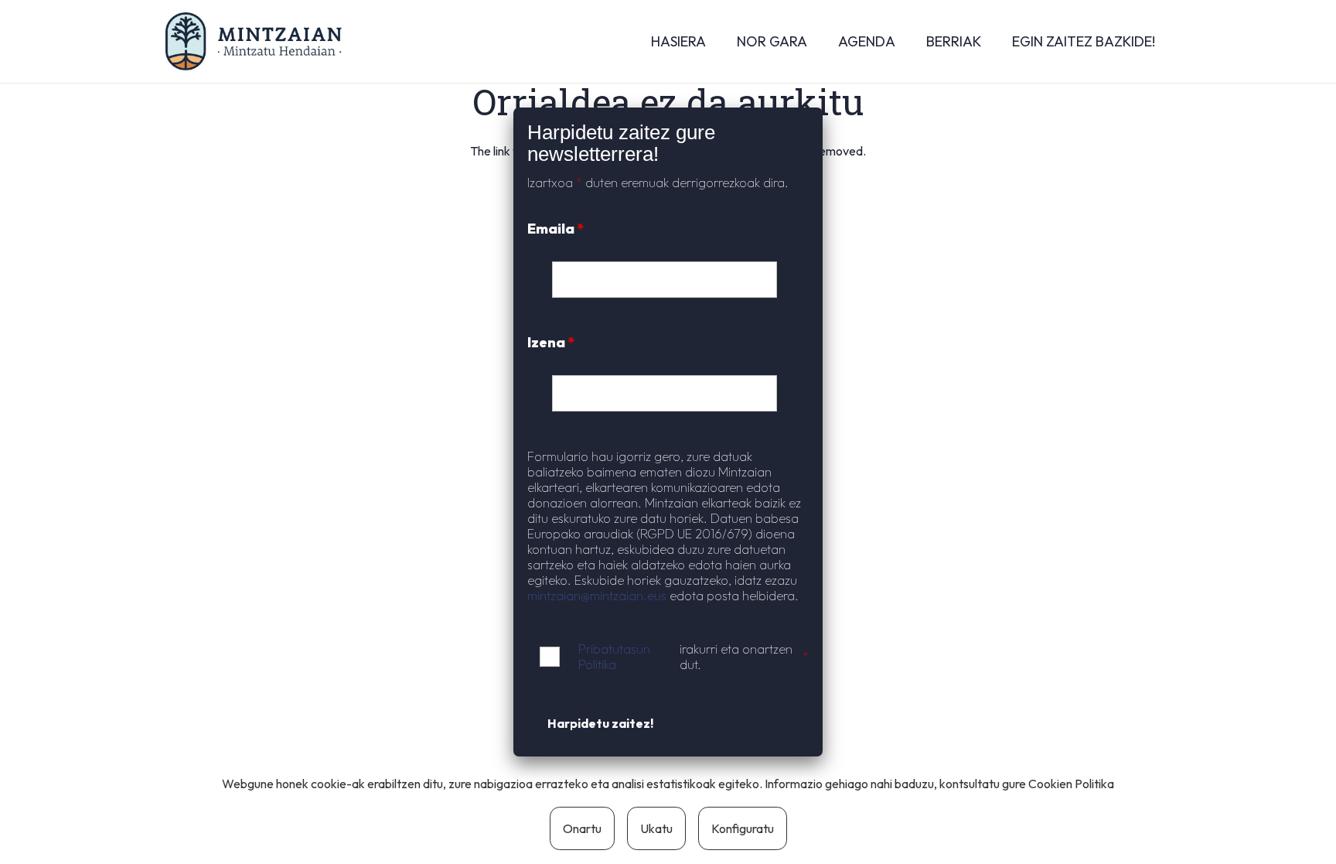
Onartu (582, 828)
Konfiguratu (742, 828)
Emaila (555, 228)
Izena (550, 342)
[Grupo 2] (253, 41)
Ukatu (656, 828)
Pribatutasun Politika (614, 656)
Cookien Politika (1071, 783)
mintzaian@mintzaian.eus (596, 595)
